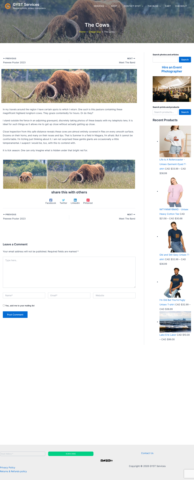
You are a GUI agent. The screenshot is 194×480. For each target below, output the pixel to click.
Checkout (181, 6)
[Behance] (111, 460)
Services (99, 6)
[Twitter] (104, 460)
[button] (105, 6)
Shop (114, 6)
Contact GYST (132, 6)
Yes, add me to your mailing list (20, 305)
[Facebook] (102, 460)
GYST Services (26, 4)
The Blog (153, 6)
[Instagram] (106, 460)
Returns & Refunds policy (13, 471)
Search (185, 59)
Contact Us (147, 453)
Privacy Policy (7, 467)
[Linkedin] (109, 460)
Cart (168, 6)
